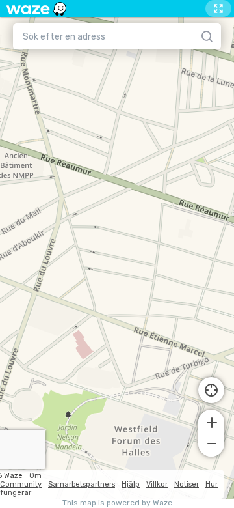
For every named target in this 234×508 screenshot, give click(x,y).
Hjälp (131, 484)
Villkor (157, 484)
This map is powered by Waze (117, 503)
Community (21, 484)
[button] (211, 421)
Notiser (186, 484)
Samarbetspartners (81, 484)
